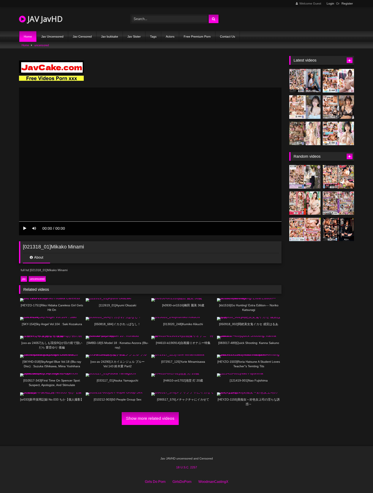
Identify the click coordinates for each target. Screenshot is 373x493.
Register (347, 3)
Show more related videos (150, 418)
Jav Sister (134, 36)
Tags (153, 36)
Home (28, 36)
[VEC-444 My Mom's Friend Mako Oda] (305, 203)
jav (24, 278)
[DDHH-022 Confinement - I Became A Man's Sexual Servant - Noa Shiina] (338, 229)
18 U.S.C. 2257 (186, 467)
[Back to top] (359, 480)
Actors (170, 36)
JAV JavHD (44, 19)
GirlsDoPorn (181, 481)
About (38, 257)
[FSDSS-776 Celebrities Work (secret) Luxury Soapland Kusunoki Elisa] (338, 107)
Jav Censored (82, 36)
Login (330, 3)
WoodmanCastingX (213, 481)
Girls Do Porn (155, 481)
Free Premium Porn (197, 36)
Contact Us (227, 36)
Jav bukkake (109, 36)
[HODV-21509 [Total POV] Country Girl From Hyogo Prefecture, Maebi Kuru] (305, 177)
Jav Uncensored (52, 36)
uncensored (41, 45)
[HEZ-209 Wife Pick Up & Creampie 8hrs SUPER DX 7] (338, 203)
